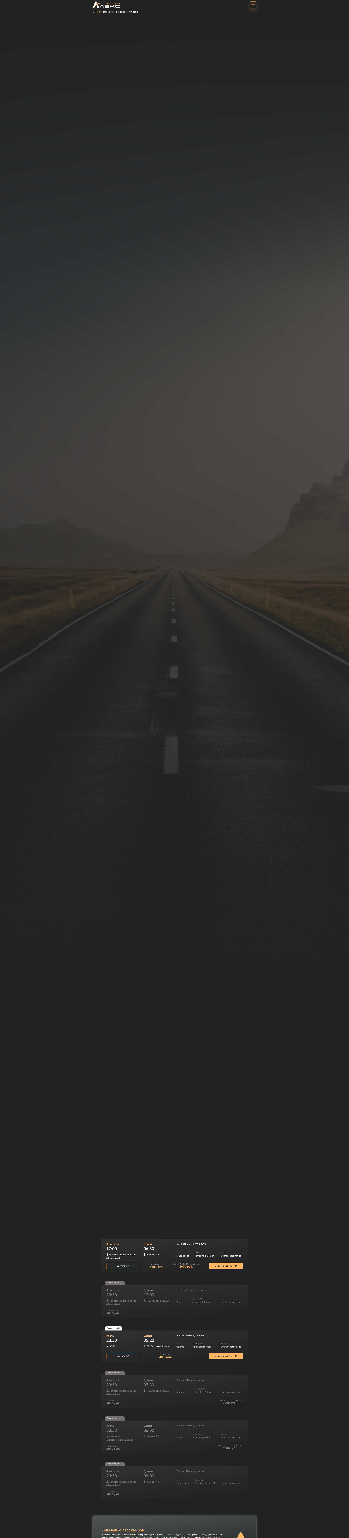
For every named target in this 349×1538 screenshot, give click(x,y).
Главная (96, 12)
